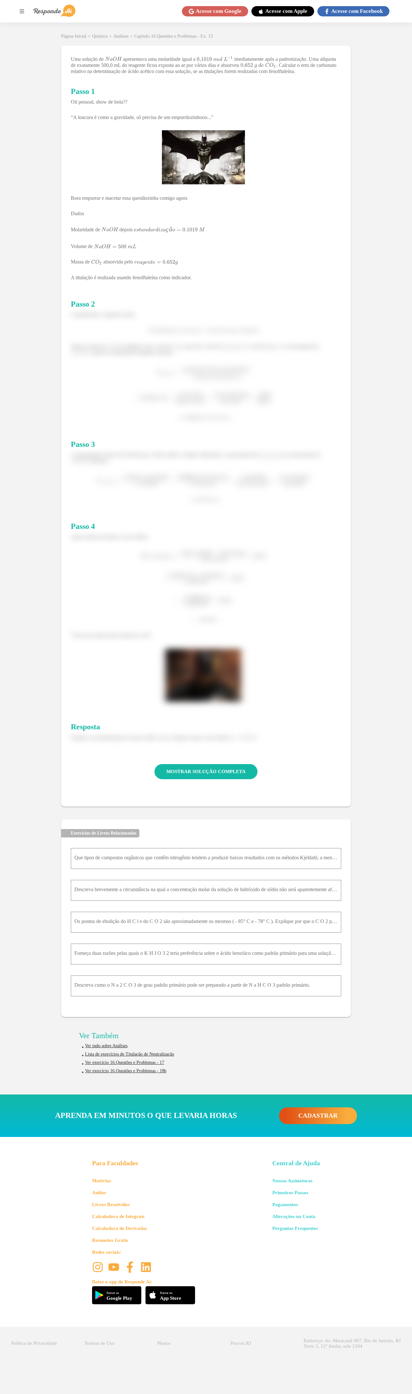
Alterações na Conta (293, 1216)
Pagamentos (285, 1204)
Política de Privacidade (34, 1343)
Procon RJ (240, 1343)
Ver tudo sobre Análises (106, 1045)
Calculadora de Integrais (118, 1216)
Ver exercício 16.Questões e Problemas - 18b (125, 1070)
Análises (120, 36)
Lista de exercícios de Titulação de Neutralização (129, 1054)
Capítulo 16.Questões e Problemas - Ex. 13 (173, 36)
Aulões (99, 1192)
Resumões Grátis (110, 1240)
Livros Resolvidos (111, 1204)
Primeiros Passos (290, 1192)
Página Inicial (73, 36)
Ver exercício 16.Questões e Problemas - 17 (124, 1062)
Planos (164, 1343)
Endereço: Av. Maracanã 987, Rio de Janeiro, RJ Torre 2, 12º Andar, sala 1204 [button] (352, 1343)
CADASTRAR (318, 1115)
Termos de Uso (99, 1343)
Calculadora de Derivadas (119, 1228)
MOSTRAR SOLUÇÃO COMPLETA (206, 771)
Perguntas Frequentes (295, 1228)
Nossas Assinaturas (292, 1180)
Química (100, 36)
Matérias (101, 1180)
